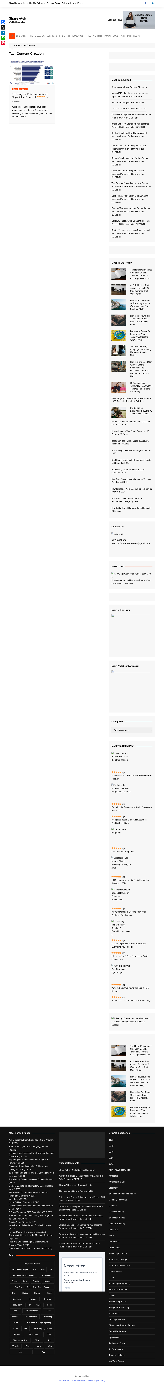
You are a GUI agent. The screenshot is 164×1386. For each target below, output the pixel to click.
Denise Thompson (119, 230)
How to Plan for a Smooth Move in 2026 (27, 1248)
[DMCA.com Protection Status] (82, 1145)
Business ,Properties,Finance (122, 1194)
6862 (111, 1164)
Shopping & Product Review (122, 1325)
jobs (49, 1311)
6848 (111, 1152)
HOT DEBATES (37, 36)
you (20, 1352)
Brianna (115, 124)
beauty (15, 1281)
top (49, 1340)
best (25, 1281)
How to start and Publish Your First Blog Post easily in (131, 777)
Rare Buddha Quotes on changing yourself (28, 1146)
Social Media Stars (117, 1331)
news (15, 1322)
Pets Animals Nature (118, 1289)
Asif (113, 93)
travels (15, 1346)
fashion (32, 1299)
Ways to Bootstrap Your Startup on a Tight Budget (130, 989)
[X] (3, 27)
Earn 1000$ (77, 36)
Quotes (112, 1295)
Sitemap (50, 3)
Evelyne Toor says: (120, 208)
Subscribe (41, 3)
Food (111, 1236)
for (29, 1305)
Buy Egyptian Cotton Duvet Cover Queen (32, 1287)
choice (25, 1293)
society (16, 1334)
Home (14, 45)
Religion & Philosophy (119, 1307)
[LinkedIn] (3, 32)
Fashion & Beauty (117, 1224)
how (15, 1311)
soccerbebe (116, 171)
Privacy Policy (61, 3)
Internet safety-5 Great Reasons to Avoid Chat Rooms (129, 958)
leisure (15, 1317)
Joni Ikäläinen (117, 146)
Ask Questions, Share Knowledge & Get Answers (31, 1140)
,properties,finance (32, 1263)
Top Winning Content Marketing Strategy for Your (31, 1179)
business (48, 1281)
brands (36, 1281)
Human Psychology (118, 1260)
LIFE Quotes (22, 36)
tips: (37, 1340)
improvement (32, 1311)
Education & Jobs (117, 1218)
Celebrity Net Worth (118, 1200)
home (49, 1305)
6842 (111, 1146)
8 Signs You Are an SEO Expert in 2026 (27, 1212)
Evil (113, 114)
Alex (113, 102)
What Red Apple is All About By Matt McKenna (30, 1225)
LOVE (116, 36)
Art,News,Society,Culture (120, 1170)
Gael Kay (115, 221)
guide (38, 1305)
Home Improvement (118, 1253)
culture (37, 1293)
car (13, 1293)
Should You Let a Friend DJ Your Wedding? (131, 1000)
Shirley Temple (118, 133)
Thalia (114, 108)
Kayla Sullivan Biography (135, 87)
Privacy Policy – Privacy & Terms (24, 1232)
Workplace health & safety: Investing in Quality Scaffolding (129, 821)
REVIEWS (114, 1313)
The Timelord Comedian (122, 183)
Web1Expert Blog (96, 1380)
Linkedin (153, 3)
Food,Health (114, 1242)
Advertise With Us (75, 3)
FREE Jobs (64, 36)
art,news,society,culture (23, 1275)
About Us (13, 3)
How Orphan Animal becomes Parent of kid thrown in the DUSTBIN (129, 136)
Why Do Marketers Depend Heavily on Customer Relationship (128, 913)
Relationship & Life (117, 1301)
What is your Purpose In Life (131, 102)
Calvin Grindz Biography (20, 1222)
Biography (113, 1188)
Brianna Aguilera (119, 158)
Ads (123, 36)
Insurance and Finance (119, 1265)
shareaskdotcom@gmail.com (135, 543)
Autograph (52, 36)
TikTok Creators (116, 1349)
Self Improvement (117, 1319)
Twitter (149, 4)
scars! (15, 1328)
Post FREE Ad (133, 36)
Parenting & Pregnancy (119, 1283)
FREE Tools (114, 1248)
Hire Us (32, 3)
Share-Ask (17, 18)
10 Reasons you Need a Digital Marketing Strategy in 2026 (130, 882)
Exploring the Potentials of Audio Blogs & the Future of (131, 809)
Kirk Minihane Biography (122, 852)
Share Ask (116, 87)
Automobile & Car (117, 1182)
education (17, 1299)
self (25, 1328)
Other (111, 1277)
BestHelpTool (78, 1380)
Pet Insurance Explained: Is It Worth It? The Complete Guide (141, 411)
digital (49, 1293)
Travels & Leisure (117, 1355)
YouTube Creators (117, 1361)
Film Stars (113, 1230)
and (42, 1269)
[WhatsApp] (3, 37)
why (39, 1346)
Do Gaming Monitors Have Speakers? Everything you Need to (128, 945)
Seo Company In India (42, 1328)
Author (16, 102)
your (43, 1352)
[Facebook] (3, 22)
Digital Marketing (116, 1212)
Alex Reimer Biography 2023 (24, 1269)
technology (33, 1334)
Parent (107, 36)
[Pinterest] (3, 42)
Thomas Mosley (20, 1340)
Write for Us (23, 3)
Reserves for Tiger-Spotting (39, 1322)
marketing (47, 1317)
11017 (112, 1140)
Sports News (115, 1337)
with (50, 1346)
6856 (111, 1158)
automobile (46, 1275)
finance (47, 1299)
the (49, 1334)
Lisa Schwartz (31, 1317)
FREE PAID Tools (94, 36)
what (28, 1346)
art (51, 1269)
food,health (17, 1305)
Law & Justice (115, 1271)
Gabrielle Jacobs (119, 196)
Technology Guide (19, 89)
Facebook (145, 3)
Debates (113, 1206)
